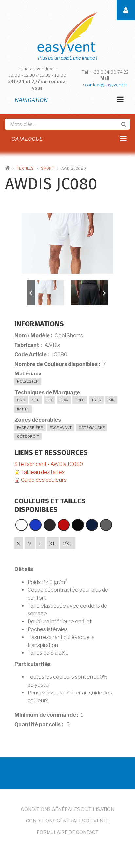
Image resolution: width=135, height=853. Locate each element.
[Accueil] (67, 33)
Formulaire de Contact (67, 832)
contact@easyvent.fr (106, 84)
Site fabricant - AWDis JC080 (48, 464)
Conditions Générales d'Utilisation (67, 809)
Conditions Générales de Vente (67, 820)
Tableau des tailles (43, 472)
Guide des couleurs (44, 480)
